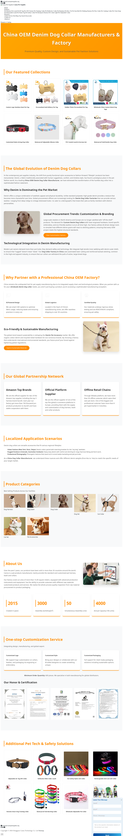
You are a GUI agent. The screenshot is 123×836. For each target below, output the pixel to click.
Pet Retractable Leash (10, 12)
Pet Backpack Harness (41, 12)
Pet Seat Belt (76, 11)
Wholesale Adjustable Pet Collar (76, 811)
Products (6, 9)
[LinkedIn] (2, 3)
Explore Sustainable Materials (17, 348)
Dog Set (77, 514)
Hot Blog (15, 16)
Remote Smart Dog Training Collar (18, 811)
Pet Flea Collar (96, 11)
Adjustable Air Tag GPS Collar (17, 779)
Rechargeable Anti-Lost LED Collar (105, 779)
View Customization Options (56, 235)
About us (7, 19)
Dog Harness (8, 509)
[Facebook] (1, 3)
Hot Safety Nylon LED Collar (76, 779)
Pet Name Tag (21, 12)
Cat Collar (101, 514)
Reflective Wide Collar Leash (47, 779)
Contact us (7, 17)
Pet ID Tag (20, 11)
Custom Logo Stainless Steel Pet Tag (17, 107)
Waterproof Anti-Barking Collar (47, 811)
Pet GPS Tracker (28, 11)
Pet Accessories (32, 537)
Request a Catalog (6, 22)
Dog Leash (30, 509)
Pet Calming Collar (106, 11)
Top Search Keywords (25, 16)
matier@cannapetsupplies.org (11, 1)
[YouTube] (4, 3)
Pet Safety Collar (30, 12)
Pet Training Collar (39, 11)
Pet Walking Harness (86, 11)
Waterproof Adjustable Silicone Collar (47, 142)
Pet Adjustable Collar (64, 12)
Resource (7, 14)
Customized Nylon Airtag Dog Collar (17, 142)
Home (6, 8)
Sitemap (41, 831)
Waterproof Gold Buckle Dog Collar (105, 142)
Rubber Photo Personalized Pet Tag (76, 107)
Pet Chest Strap (116, 11)
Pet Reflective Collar (51, 11)
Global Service (8, 16)
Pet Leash (14, 11)
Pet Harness (7, 11)
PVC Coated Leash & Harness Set (76, 142)
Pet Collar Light (53, 12)
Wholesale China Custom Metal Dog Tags (105, 108)
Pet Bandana (60, 11)
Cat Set (6, 537)
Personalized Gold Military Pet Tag (47, 107)
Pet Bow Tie (68, 11)
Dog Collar (54, 509)
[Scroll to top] (2, 834)
